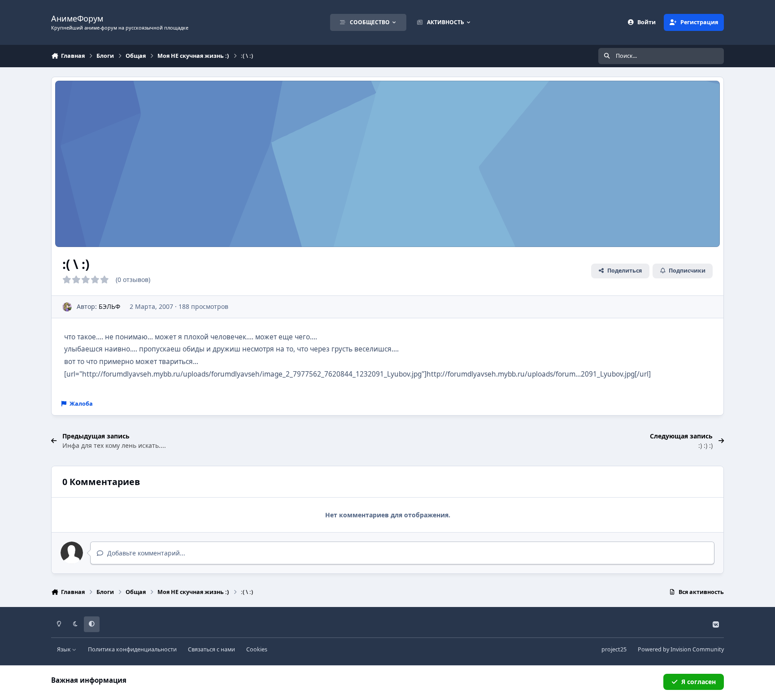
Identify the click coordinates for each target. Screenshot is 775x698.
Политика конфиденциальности (132, 649)
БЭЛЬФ (109, 306)
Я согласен (698, 681)
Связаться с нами (211, 649)
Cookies (256, 649)
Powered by (681, 649)
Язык (64, 649)
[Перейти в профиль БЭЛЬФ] (67, 307)
